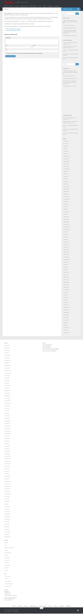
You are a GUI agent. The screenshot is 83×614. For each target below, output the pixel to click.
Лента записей (8, 581)
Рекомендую (56, 6)
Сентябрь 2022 (67, 259)
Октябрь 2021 (66, 287)
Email (34, 45)
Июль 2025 (66, 173)
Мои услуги (11, 6)
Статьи (6, 570)
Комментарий (8, 37)
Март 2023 (66, 244)
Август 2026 (66, 141)
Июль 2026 (66, 143)
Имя (6, 45)
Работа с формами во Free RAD (13, 28)
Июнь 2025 (66, 176)
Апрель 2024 (66, 211)
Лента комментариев (9, 583)
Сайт (6, 49)
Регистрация (7, 576)
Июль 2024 (66, 204)
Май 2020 (66, 325)
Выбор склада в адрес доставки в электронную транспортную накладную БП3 (70, 21)
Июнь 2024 (66, 206)
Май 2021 (66, 299)
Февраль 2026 (66, 156)
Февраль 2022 (66, 277)
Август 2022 (66, 262)
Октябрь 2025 (66, 166)
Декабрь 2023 (66, 221)
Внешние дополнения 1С (10, 547)
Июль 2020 (66, 320)
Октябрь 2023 (66, 226)
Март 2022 (66, 274)
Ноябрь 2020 (66, 315)
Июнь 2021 (66, 297)
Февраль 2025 (66, 186)
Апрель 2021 (66, 302)
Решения (7, 567)
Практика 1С (7, 557)
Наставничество (8, 552)
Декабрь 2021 (66, 282)
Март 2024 (66, 214)
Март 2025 (7, 388)
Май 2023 (66, 239)
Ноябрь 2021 (66, 284)
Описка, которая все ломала (69, 25)
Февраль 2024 (66, 216)
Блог (6, 545)
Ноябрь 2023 (66, 224)
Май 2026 (66, 148)
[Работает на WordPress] (8, 611)
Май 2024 (66, 209)
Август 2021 (66, 292)
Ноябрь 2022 (66, 254)
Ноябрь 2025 (66, 163)
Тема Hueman (16, 611)
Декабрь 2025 (66, 161)
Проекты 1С (7, 560)
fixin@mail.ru (6, 591)
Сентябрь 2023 (67, 229)
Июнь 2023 (66, 236)
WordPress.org (8, 586)
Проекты (44, 6)
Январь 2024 (66, 219)
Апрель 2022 (66, 272)
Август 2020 (66, 317)
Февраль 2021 (66, 307)
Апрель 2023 (66, 241)
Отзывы (39, 6)
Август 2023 (66, 231)
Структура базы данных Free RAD (13, 30)
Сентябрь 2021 (67, 289)
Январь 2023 (66, 249)
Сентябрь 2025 (67, 168)
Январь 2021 (7, 514)
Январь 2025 (7, 393)
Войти (6, 578)
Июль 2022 (66, 264)
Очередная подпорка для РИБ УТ (70, 27)
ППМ (6, 555)
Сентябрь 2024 (67, 199)
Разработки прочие (33, 6)
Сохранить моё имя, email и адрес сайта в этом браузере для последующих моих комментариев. (24, 53)
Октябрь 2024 (66, 196)
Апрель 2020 (66, 327)
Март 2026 (66, 153)
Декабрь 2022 (66, 252)
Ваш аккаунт (50, 6)
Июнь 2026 (66, 146)
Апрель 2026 (66, 151)
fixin (64, 42)
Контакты (17, 6)
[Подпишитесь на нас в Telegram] (78, 9)
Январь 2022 (66, 279)
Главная (5, 6)
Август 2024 (66, 201)
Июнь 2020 (66, 322)
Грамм (6, 550)
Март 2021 (66, 304)
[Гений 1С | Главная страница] (9, 2)
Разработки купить (24, 6)
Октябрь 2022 (66, 257)
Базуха (6, 542)
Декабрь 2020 (66, 312)
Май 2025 (66, 178)
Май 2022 (66, 269)
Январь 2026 (66, 158)
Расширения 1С (8, 565)
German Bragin (66, 46)
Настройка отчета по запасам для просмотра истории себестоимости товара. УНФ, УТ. (70, 31)
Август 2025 (66, 171)
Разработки (7, 562)
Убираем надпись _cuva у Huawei (70, 35)
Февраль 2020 (66, 332)
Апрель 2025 (66, 181)
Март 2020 (66, 330)
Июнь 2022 (66, 267)
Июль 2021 (66, 294)
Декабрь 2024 (66, 191)
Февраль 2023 (8, 451)
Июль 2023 (66, 234)
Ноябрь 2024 (66, 194)
